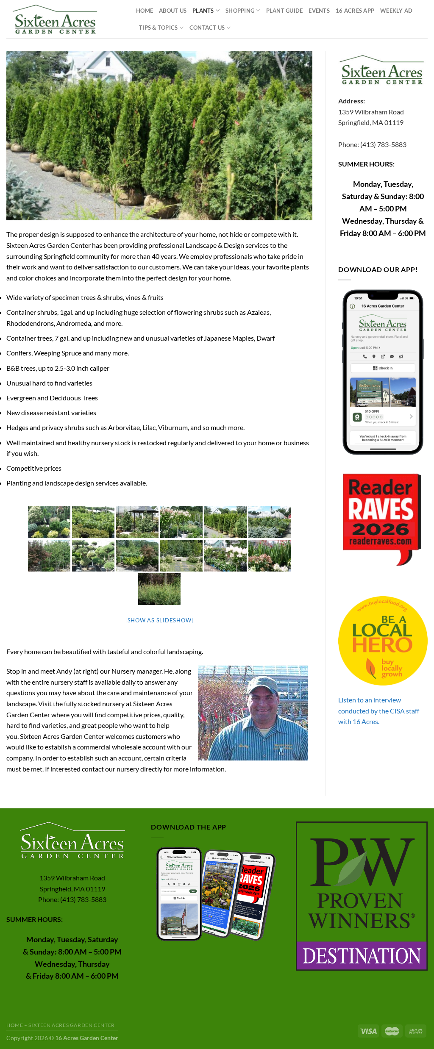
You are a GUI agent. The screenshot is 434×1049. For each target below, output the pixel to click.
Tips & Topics (158, 27)
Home (144, 10)
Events (319, 10)
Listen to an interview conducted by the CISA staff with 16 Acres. (378, 710)
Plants (203, 10)
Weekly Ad (396, 10)
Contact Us (207, 27)
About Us (172, 10)
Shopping (239, 10)
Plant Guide (284, 10)
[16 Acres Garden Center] (64, 19)
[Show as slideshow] (159, 620)
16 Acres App (355, 10)
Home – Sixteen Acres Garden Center (60, 1025)
